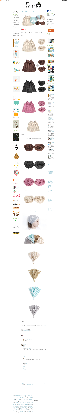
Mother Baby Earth (50, 210)
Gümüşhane (24, 369)
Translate (53, 15)
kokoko (15, 411)
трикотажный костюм (23, 406)
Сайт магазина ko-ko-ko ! (52, 149)
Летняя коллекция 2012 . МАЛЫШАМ (28, 11)
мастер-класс (25, 399)
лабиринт (14, 399)
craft (31, 409)
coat (29, 409)
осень (20, 401)
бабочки (21, 395)
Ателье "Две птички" (50, 182)
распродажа (27, 403)
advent (28, 408)
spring (14, 412)
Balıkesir (24, 366)
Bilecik (23, 368)
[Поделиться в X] (27, 329)
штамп (15, 408)
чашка (30, 407)
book (18, 409)
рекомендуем (14, 404)
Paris (24, 411)
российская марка (30, 404)
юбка (20, 408)
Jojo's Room (49, 188)
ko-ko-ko (44, 325)
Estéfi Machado (50, 173)
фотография (14, 407)
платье (23, 402)
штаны (18, 408)
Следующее (22, 383)
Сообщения (49, 34)
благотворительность (27, 395)
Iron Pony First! (50, 208)
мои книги (14, 400)
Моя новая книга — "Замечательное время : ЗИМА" (52, 95)
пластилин (21, 402)
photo (26, 411)
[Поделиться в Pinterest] (29, 329)
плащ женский (28, 402)
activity (25, 408)
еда (22, 397)
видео (26, 396)
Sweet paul (49, 207)
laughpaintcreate (50, 200)
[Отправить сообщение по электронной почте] (25, 329)
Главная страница (33, 383)
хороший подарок (27, 330)
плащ (25, 402)
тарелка (15, 406)
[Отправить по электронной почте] (26, 329)
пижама (16, 402)
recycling (29, 411)
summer (17, 412)
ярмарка (23, 408)
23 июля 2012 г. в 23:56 (28, 353)
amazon (30, 408)
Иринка (24, 344)
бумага (13, 396)
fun (26, 410)
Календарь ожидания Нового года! (52, 125)
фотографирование (30, 406)
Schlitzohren (49, 199)
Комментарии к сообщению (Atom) (29, 384)
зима (31, 397)
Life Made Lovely (50, 211)
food (21, 410)
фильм (26, 406)
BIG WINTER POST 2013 (52, 142)
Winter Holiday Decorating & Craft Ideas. (52, 138)
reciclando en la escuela (51, 192)
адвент (13, 395)
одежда (25, 330)
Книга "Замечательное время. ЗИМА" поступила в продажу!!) (52, 118)
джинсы (16, 397)
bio (16, 409)
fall (16, 410)
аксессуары (16, 395)
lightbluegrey (49, 174)
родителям (22, 404)
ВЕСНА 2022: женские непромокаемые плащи (52, 131)
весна (23, 396)
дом (20, 397)
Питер (18, 402)
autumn (14, 409)
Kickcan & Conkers (50, 171)
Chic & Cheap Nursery (50, 172)
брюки (31, 395)
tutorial (22, 412)
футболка (17, 407)
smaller (49, 198)
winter (24, 412)
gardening (29, 410)
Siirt (23, 370)
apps (32, 408)
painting (22, 411)
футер (19, 407)
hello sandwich (50, 181)
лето (23, 330)
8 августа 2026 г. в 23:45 (28, 363)
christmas (27, 409)
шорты (13, 408)
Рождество (26, 404)
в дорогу (18, 396)
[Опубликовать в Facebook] (28, 329)
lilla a (48, 209)
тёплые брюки (18, 406)
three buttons (49, 186)
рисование (19, 404)
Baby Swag (36, 211)
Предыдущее (44, 383)
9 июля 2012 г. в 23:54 (27, 344)
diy (13, 410)
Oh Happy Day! (50, 170)
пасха (13, 402)
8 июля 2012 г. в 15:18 (29, 339)
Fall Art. (52, 110)
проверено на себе (17, 403)
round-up (32, 411)
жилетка (29, 397)
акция (19, 395)
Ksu (25, 339)
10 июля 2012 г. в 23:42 (28, 348)
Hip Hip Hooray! (50, 201)
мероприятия (30, 399)
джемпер (14, 397)
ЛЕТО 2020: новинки (52, 155)
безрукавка (24, 395)
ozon (20, 411)
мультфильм (22, 400)
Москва (17, 400)
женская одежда (25, 397)
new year (18, 411)
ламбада (17, 399)
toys (19, 412)
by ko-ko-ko (31, 330)
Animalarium (49, 185)
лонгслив (22, 399)
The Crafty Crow (50, 180)
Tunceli (24, 365)
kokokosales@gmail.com (50, 25)
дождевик (18, 397)
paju (48, 191)
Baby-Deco (49, 187)
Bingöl (23, 367)
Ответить (24, 346)
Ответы (24, 338)
